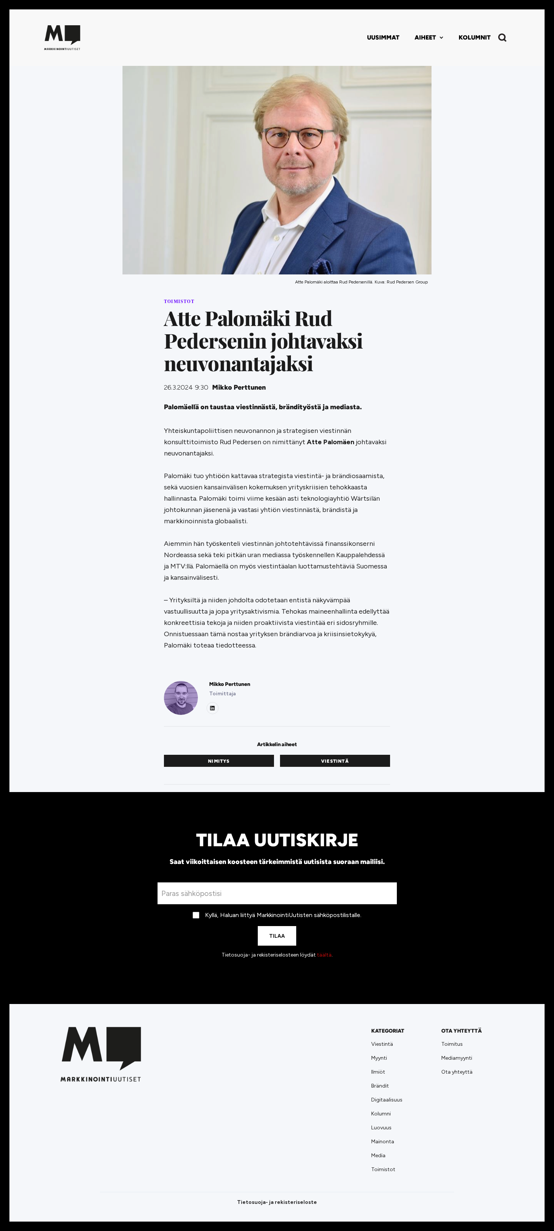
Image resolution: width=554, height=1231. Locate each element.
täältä (324, 955)
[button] (429, 38)
